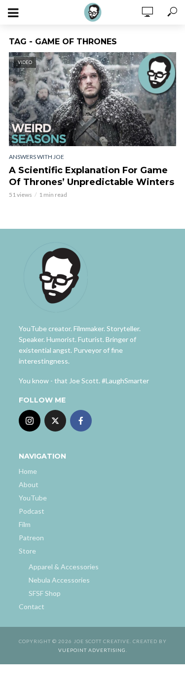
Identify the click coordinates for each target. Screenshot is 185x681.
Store (27, 551)
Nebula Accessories (59, 580)
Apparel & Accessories (64, 566)
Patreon (31, 537)
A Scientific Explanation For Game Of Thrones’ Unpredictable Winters (91, 176)
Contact (31, 606)
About (28, 484)
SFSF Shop (45, 593)
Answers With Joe (36, 156)
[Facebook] (81, 421)
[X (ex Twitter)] (55, 421)
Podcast (31, 511)
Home (28, 471)
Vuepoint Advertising (92, 650)
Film (25, 524)
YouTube (33, 498)
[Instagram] (29, 421)
